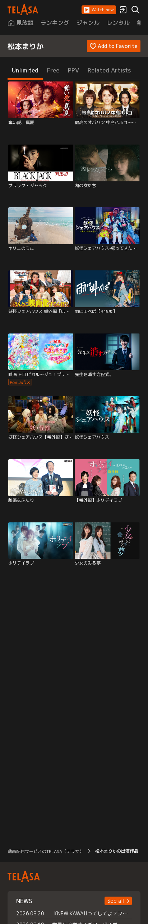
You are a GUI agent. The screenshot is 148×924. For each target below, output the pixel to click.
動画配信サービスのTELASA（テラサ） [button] (46, 851)
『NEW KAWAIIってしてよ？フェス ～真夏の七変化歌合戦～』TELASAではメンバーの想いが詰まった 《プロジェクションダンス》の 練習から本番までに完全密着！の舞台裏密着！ (92, 913)
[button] (99, 9)
